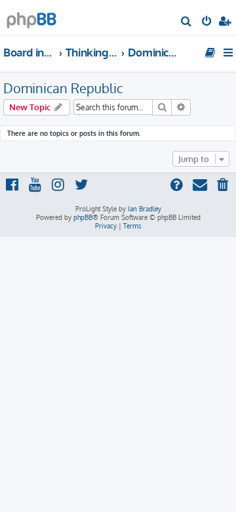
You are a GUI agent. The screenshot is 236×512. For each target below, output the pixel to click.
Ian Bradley (144, 209)
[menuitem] (186, 22)
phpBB (82, 217)
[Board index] (31, 16)
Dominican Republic (63, 87)
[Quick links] (229, 52)
